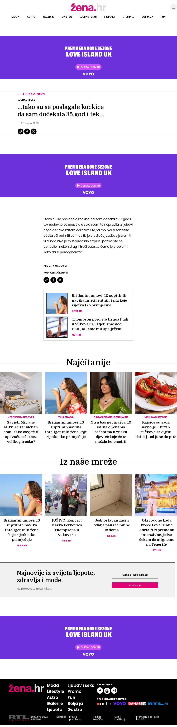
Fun (163, 17)
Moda (15, 17)
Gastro (67, 17)
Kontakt (61, 717)
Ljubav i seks (88, 17)
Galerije (48, 17)
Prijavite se (135, 585)
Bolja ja (147, 17)
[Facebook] (27, 134)
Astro (31, 17)
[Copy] (21, 134)
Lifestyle (128, 17)
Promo (74, 691)
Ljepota (109, 17)
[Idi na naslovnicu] (88, 11)
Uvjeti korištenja (120, 718)
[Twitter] (34, 134)
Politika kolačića (98, 718)
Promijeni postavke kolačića (147, 718)
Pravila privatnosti (75, 718)
